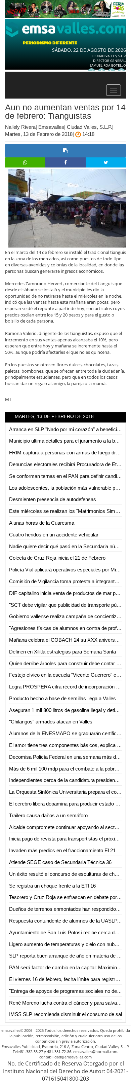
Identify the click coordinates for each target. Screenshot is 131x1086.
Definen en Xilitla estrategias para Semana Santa (62, 651)
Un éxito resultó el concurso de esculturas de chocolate (69, 874)
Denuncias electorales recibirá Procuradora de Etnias (67, 464)
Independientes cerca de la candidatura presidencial (65, 780)
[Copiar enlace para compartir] (65, 150)
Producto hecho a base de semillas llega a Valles (62, 698)
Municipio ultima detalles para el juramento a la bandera (69, 441)
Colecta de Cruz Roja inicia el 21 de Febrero (57, 558)
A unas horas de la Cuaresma (41, 523)
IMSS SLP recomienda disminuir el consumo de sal (65, 1014)
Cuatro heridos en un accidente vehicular (53, 534)
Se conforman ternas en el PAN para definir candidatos (69, 476)
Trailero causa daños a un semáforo (48, 815)
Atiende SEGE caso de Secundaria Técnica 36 (60, 862)
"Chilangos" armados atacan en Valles (50, 721)
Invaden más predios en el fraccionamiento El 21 (62, 850)
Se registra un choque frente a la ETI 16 (52, 886)
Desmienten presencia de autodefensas (52, 499)
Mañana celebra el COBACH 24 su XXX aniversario (66, 640)
